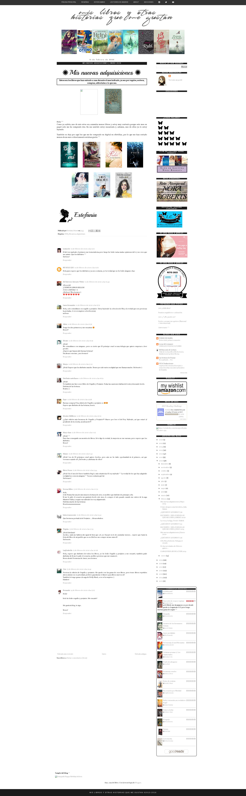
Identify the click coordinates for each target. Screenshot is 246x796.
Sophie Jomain (169, 693)
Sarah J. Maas (169, 603)
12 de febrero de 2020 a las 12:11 (83, 249)
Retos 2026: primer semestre (169, 340)
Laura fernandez (69, 305)
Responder (67, 260)
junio (163, 485)
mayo (163, 488)
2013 (161, 581)
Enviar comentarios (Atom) (77, 658)
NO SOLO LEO (68, 268)
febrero (164, 499)
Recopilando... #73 (165, 360)
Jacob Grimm (168, 628)
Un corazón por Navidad (172, 691)
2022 (161, 454)
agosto (163, 478)
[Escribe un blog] (92, 230)
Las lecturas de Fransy (167, 358)
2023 (161, 450)
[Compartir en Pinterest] (99, 230)
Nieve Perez (67, 470)
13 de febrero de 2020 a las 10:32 (85, 489)
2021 (161, 457)
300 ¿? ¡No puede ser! (167, 317)
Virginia (66, 529)
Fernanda (66, 590)
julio (163, 481)
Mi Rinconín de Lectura (167, 350)
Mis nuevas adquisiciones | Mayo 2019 (172, 503)
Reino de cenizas (169, 681)
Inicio (104, 654)
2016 (161, 571)
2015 (161, 574)
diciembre (165, 464)
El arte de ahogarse (170, 662)
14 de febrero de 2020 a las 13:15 (83, 590)
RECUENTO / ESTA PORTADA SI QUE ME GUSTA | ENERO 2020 (173, 516)
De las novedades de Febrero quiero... (171, 547)
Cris (64, 569)
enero (163, 556)
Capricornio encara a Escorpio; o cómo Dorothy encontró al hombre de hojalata (171, 368)
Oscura (165, 729)
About (136, 2)
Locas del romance (166, 344)
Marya (65, 364)
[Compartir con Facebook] (97, 230)
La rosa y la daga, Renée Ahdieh (172, 521)
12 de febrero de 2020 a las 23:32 (89, 416)
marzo (163, 495)
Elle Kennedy (168, 635)
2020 (161, 461)
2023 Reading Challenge (172, 406)
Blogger (138, 783)
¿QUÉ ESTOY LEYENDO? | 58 (171, 512)
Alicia (65, 324)
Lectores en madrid (119, 2)
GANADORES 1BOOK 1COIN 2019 (173, 551)
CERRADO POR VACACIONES (170, 346)
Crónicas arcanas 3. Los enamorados (171, 653)
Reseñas (85, 2)
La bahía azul (167, 591)
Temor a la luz (168, 710)
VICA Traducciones (166, 364)
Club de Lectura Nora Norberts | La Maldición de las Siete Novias (171, 353)
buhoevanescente (69, 515)
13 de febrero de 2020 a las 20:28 (85, 550)
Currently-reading (176, 589)
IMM (66, 234)
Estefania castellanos (70, 378)
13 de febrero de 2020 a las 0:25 (84, 433)
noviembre (165, 467)
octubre (164, 471)
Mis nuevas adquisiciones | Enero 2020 (172, 533)
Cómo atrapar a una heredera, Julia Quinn (173, 508)
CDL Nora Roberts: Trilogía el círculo (171, 542)
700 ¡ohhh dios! (164, 308)
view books (183, 419)
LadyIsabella (67, 550)
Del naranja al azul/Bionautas (173, 643)
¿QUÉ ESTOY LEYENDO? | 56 (171, 538)
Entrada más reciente (65, 654)
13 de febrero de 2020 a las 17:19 (81, 529)
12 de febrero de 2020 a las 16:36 (80, 324)
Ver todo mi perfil (175, 80)
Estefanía (168, 410)
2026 (161, 440)
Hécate (65, 341)
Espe (65, 400)
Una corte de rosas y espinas (173, 601)
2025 (161, 443)
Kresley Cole (168, 657)
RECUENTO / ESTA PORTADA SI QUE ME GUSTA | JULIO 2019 (172, 528)
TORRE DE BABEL (166, 338)
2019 (161, 560)
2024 (161, 447)
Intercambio (99, 2)
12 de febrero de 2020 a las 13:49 (97, 282)
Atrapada (166, 614)
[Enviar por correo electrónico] (89, 230)
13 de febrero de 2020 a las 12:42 (89, 515)
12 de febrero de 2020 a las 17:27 (80, 364)
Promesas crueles (169, 672)
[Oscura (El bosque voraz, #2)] (160, 735)
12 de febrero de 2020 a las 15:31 (88, 305)
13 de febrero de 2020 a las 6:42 (81, 454)
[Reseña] (69, 54)
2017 (161, 567)
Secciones (148, 2)
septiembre (165, 474)
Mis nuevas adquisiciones (77, 234)
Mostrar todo (183, 373)
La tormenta (167, 739)
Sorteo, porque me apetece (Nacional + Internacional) (172, 322)
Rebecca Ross (169, 674)
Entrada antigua (140, 654)
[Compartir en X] (94, 230)
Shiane (65, 454)
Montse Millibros (69, 416)
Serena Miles (68, 489)
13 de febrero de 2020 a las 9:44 (85, 470)
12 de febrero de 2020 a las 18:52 (91, 378)
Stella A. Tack (168, 712)
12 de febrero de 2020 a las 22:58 (79, 400)
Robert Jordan (169, 741)
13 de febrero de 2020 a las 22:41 (79, 569)
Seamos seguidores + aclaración (170, 313)
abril (163, 492)
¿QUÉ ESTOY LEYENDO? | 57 (171, 524)
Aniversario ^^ (163, 328)
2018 (161, 564)
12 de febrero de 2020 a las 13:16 (87, 268)
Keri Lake (167, 731)
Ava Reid (167, 664)
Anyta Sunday (169, 705)
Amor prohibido (169, 633)
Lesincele (66, 249)
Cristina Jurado (169, 645)
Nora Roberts (169, 593)
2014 (161, 578)
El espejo (166, 720)
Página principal (68, 2)
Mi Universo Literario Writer (73, 282)
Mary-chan (67, 433)
